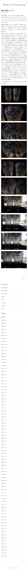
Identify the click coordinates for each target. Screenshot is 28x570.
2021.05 (3, 510)
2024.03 (3, 407)
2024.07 (4, 395)
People (2, 296)
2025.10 (4, 350)
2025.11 (4, 347)
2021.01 (3, 522)
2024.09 (4, 389)
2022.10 (3, 459)
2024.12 (4, 380)
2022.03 (3, 480)
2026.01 (3, 341)
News (2, 308)
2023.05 (4, 438)
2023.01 (3, 450)
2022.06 (3, 471)
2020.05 (4, 546)
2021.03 (3, 516)
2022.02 (3, 483)
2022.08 (3, 465)
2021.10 (3, 495)
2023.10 (3, 423)
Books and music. (4, 290)
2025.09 (4, 353)
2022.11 (4, 456)
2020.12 (3, 525)
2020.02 (4, 556)
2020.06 (4, 543)
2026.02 (3, 338)
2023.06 (3, 435)
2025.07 (3, 359)
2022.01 (3, 486)
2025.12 (4, 344)
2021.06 (3, 507)
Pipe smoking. (4, 293)
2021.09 (3, 498)
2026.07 (3, 323)
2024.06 (4, 398)
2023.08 (4, 429)
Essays (2, 299)
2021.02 (3, 519)
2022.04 (3, 477)
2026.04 (3, 332)
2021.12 (4, 489)
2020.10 (3, 531)
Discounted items (4, 287)
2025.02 (3, 374)
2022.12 (3, 453)
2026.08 (3, 320)
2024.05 (4, 401)
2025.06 (4, 362)
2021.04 (3, 513)
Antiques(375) (3, 270)
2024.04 (3, 404)
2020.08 (4, 537)
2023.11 (4, 420)
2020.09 (3, 534)
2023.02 (3, 447)
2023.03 (3, 444)
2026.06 (4, 326)
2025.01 (3, 377)
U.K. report (3, 302)
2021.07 (3, 504)
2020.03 (4, 553)
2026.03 (3, 335)
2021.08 (3, 501)
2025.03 (3, 371)
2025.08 (4, 356)
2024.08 (4, 392)
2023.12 (4, 417)
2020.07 (3, 540)
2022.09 (3, 462)
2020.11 (3, 528)
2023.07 (3, 432)
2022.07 (3, 468)
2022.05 (3, 474)
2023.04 (3, 441)
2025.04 (3, 368)
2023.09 (4, 426)
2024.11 (3, 383)
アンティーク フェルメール (14, 5)
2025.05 (3, 365)
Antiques (3, 305)
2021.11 (3, 492)
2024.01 (4, 413)
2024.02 (3, 410)
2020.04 (4, 549)
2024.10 (3, 386)
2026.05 (3, 329)
